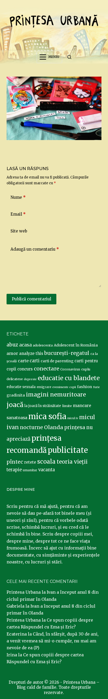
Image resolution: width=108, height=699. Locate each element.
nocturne (31, 427)
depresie (30, 379)
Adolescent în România (76, 345)
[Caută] (69, 57)
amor (12, 353)
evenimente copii (64, 387)
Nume (18, 197)
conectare (46, 368)
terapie (14, 470)
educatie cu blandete (69, 378)
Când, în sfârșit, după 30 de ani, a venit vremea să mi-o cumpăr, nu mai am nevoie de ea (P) (53, 641)
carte (23, 360)
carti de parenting (57, 361)
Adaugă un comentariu (34, 249)
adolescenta (43, 345)
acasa (25, 345)
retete (30, 462)
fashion (84, 386)
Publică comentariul (31, 298)
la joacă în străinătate (42, 406)
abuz (12, 345)
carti (35, 361)
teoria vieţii (72, 461)
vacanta (46, 470)
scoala (46, 461)
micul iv (72, 418)
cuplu (85, 369)
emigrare (44, 387)
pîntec (15, 462)
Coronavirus (70, 369)
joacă (15, 405)
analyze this (31, 353)
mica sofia (47, 416)
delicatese (15, 379)
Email (18, 214)
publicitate (68, 450)
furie (96, 387)
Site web (18, 231)
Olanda (53, 427)
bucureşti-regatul (66, 353)
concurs (25, 368)
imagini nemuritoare (56, 394)
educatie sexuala (21, 387)
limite (67, 406)
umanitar (30, 470)
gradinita (16, 395)
